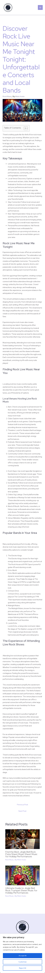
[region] (22, 953)
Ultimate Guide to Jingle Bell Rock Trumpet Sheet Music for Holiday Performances (21, 890)
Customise (22, 962)
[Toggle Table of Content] (24, 128)
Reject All (22, 968)
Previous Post (22, 804)
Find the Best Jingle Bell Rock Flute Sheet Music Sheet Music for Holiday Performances (21, 854)
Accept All (22, 956)
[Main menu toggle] (40, 7)
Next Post (22, 811)
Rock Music (7, 96)
